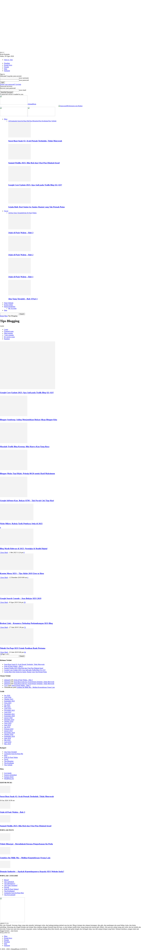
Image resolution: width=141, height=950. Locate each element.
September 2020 (9, 716)
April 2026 (7, 697)
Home (2, 316)
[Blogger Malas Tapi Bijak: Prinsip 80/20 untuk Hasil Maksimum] (13, 469)
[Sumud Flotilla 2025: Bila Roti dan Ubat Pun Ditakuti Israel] (19, 159)
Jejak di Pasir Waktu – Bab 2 (20, 255)
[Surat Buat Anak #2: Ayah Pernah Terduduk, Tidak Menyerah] (19, 137)
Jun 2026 (7, 695)
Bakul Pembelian (9, 306)
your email (22, 90)
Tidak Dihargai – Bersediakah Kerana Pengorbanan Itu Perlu (26, 844)
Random (7, 339)
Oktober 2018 (8, 734)
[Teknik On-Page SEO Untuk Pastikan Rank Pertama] (16, 644)
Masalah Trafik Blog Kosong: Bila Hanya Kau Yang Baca (24, 446)
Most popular (8, 333)
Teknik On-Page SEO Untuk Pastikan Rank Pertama (22, 648)
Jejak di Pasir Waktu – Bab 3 (20, 233)
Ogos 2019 (7, 723)
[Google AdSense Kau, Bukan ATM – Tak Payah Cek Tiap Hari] (13, 496)
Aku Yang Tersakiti (16, 213)
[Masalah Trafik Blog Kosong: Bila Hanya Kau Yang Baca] (13, 442)
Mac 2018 (7, 744)
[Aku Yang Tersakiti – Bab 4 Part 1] (19, 295)
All (9, 121)
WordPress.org (9, 778)
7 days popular (9, 335)
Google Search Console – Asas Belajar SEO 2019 (20, 598)
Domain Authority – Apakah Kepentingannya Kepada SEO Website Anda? (32, 871)
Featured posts (9, 331)
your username (24, 78)
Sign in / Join (8, 60)
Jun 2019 (7, 727)
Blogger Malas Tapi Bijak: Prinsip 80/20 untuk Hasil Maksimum (27, 473)
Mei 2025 (7, 706)
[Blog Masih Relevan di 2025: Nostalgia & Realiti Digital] (16, 544)
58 (24, 602)
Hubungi (7, 71)
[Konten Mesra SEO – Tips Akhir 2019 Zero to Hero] (16, 569)
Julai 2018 (7, 738)
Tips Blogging (34, 121)
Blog (5, 119)
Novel (6, 211)
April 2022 (7, 712)
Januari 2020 (8, 718)
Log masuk (7, 773)
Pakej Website (8, 303)
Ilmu (5, 69)
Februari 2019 (8, 729)
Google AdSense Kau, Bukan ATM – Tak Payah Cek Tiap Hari (27, 500)
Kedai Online (8, 305)
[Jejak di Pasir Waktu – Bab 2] (19, 251)
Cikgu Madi (4, 552)
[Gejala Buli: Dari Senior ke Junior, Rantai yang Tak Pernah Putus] (19, 203)
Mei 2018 (7, 740)
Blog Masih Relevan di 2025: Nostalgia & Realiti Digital (23, 548)
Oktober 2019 (8, 721)
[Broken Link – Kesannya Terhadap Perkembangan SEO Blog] (16, 619)
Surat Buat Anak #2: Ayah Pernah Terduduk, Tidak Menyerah (35, 141)
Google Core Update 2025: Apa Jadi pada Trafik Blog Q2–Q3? (35, 185)
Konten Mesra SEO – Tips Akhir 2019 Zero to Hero (22, 573)
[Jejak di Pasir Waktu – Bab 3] (19, 229)
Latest (6, 329)
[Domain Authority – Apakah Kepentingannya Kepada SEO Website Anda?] (5, 867)
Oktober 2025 (8, 699)
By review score (9, 337)
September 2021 (9, 714)
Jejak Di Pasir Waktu (30, 213)
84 (25, 652)
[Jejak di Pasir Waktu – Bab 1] (19, 273)
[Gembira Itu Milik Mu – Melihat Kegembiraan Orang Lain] (5, 854)
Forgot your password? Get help (10, 84)
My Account (12, 308)
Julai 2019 (7, 725)
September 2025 (9, 701)
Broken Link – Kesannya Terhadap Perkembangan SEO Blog (26, 623)
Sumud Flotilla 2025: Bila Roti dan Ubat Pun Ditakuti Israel (34, 163)
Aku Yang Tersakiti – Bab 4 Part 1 (23, 299)
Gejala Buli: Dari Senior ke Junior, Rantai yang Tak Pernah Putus (36, 207)
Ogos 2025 (7, 703)
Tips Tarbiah (52, 121)
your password (24, 80)
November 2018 (9, 733)
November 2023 (9, 710)
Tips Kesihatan (43, 121)
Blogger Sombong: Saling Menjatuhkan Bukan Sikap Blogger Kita (28, 420)
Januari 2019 (8, 731)
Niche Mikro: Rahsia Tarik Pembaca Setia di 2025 (21, 523)
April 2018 (7, 742)
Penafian (7, 63)
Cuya (6, 685)
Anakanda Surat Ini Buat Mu (19, 121)
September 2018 (9, 736)
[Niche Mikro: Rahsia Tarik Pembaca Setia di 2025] (16, 520)
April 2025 (7, 708)
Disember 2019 (9, 720)
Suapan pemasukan (10, 775)
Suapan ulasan (9, 777)
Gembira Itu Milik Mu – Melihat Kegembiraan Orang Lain (36, 687)
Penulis (6, 67)
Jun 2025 (7, 705)
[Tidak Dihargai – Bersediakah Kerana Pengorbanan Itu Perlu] (5, 840)
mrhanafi (7, 680)
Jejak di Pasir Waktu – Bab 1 (20, 277)
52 (25, 627)
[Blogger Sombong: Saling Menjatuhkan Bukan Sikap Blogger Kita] (13, 415)
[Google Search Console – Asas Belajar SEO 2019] (16, 594)
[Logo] (14, 115)
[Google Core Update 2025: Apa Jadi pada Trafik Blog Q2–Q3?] (19, 181)
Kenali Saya (8, 65)
